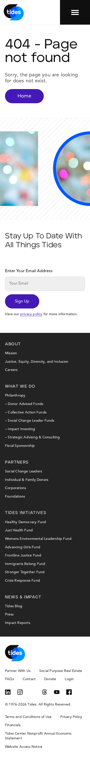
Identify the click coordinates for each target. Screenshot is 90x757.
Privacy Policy (71, 717)
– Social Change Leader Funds (29, 420)
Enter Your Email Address (28, 271)
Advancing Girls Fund (22, 547)
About (13, 344)
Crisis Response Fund (22, 580)
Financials (12, 725)
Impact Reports (17, 623)
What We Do (20, 386)
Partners (17, 462)
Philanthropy (15, 395)
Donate (50, 679)
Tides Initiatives (25, 513)
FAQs (9, 679)
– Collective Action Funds (25, 412)
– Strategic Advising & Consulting (32, 437)
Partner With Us (17, 671)
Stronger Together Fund (24, 572)
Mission (11, 353)
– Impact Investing (20, 429)
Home (24, 96)
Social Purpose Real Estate (60, 671)
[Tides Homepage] (14, 12)
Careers (11, 370)
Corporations (15, 488)
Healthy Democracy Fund (25, 522)
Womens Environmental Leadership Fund (38, 539)
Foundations (15, 496)
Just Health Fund (19, 530)
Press (9, 614)
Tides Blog (13, 606)
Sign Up (22, 301)
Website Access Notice (23, 747)
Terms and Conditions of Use (28, 717)
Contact (29, 679)
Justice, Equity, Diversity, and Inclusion (36, 361)
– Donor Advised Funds (24, 404)
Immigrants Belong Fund (25, 564)
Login (69, 679)
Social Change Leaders (23, 471)
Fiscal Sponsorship (20, 446)
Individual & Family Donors (26, 480)
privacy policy (31, 314)
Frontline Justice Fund (23, 555)
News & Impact (23, 597)
